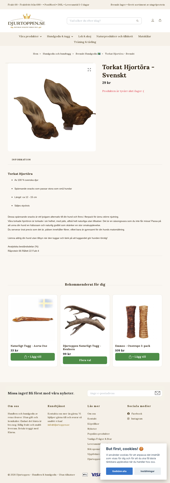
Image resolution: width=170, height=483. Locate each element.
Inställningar (148, 471)
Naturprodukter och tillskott (114, 36)
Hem (35, 53)
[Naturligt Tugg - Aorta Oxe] (33, 319)
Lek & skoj (84, 36)
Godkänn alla (119, 471)
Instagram (136, 418)
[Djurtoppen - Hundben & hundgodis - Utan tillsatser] (46, 21)
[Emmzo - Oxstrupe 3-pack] (137, 319)
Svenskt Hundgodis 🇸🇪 (88, 53)
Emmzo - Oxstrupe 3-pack (132, 345)
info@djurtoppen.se (59, 424)
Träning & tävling (85, 42)
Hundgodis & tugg (58, 36)
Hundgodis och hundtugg (57, 53)
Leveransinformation (99, 443)
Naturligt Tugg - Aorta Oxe (29, 345)
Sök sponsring (95, 449)
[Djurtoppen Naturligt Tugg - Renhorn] (85, 319)
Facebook (136, 413)
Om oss (91, 413)
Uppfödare (93, 454)
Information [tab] (21, 159)
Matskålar (144, 36)
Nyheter (92, 428)
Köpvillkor (93, 423)
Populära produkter (98, 433)
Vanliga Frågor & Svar (99, 438)
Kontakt (91, 418)
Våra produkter (29, 36)
